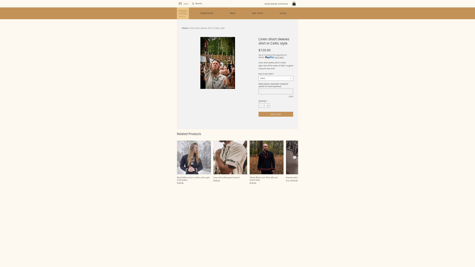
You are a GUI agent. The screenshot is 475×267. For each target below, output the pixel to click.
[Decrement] (260, 105)
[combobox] (276, 78)
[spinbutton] (264, 105)
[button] (294, 3)
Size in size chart (266, 74)
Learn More (279, 57)
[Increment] (268, 105)
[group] (237, 162)
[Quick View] (194, 157)
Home (185, 28)
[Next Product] (294, 157)
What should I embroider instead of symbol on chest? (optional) (273, 85)
